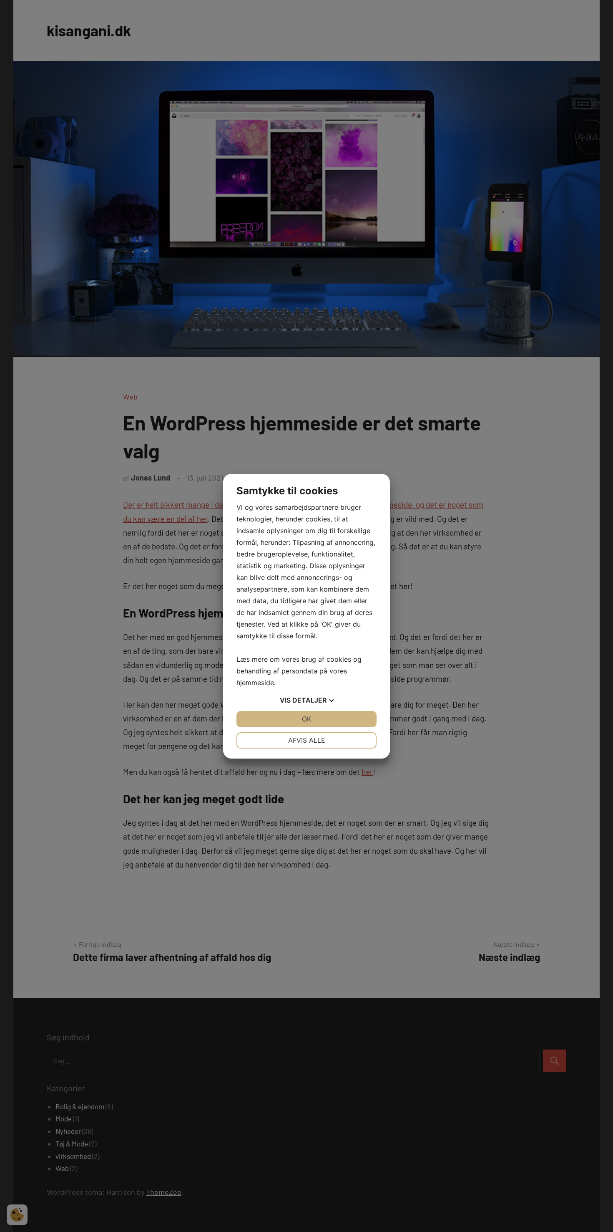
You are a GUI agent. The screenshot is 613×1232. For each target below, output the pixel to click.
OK (306, 719)
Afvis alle (306, 740)
